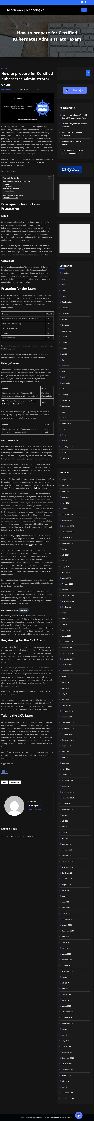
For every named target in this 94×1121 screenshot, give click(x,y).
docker (64, 319)
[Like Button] (3, 771)
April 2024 (66, 630)
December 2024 (68, 595)
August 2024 (66, 613)
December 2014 (68, 1058)
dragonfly (65, 325)
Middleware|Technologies (25, 10)
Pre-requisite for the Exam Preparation (16, 181)
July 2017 (65, 983)
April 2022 (66, 769)
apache (64, 279)
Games (64, 342)
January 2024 (67, 647)
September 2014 (68, 1070)
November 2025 (68, 532)
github (64, 348)
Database (65, 314)
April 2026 (66, 503)
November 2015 (68, 1012)
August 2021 (66, 815)
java (63, 371)
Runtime (4, 68)
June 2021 (65, 827)
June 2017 (65, 989)
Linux (7, 184)
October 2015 (67, 1017)
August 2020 (66, 884)
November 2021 (68, 798)
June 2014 (65, 1087)
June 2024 (65, 618)
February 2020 (67, 919)
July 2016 (65, 1000)
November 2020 (68, 867)
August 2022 (66, 746)
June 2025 (65, 561)
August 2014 (66, 1075)
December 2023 (68, 653)
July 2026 (65, 485)
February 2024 (67, 642)
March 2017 (66, 994)
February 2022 (67, 780)
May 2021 (65, 832)
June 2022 (65, 757)
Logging (65, 394)
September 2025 (68, 543)
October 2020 (67, 873)
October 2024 (67, 607)
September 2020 (68, 879)
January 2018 (67, 960)
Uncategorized (67, 446)
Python (64, 435)
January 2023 (67, 717)
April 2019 (66, 948)
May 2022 (65, 763)
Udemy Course (10, 191)
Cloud (64, 296)
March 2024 (66, 636)
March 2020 (66, 913)
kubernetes (15, 782)
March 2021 (66, 844)
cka (4, 782)
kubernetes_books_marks (9, 610)
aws (63, 285)
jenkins (64, 377)
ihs (63, 360)
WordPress (39, 1118)
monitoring (66, 406)
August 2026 (66, 480)
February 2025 (67, 584)
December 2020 (68, 861)
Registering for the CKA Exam (13, 195)
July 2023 (65, 682)
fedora (64, 337)
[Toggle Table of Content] (48, 178)
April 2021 (66, 838)
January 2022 (67, 786)
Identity (65, 354)
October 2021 (67, 803)
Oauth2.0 (65, 418)
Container (65, 308)
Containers (9, 186)
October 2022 (67, 734)
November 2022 (68, 728)
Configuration (67, 302)
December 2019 (68, 931)
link (13, 349)
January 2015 (67, 1052)
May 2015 (65, 1041)
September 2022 (68, 740)
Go (88, 73)
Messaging (66, 400)
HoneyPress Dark (56, 1118)
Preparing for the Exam (11, 188)
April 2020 (66, 908)
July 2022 (65, 751)
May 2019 (65, 942)
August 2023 (66, 676)
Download (23, 610)
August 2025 (66, 549)
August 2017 (66, 977)
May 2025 (65, 566)
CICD (63, 290)
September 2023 (68, 670)
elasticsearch (67, 331)
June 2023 (65, 688)
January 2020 (67, 925)
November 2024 (68, 601)
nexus (64, 412)
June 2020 (65, 896)
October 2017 (67, 965)
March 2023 (66, 705)
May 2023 (65, 694)
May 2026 (65, 497)
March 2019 (66, 954)
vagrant (65, 452)
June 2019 (65, 937)
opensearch (66, 423)
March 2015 (66, 1046)
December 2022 (68, 723)
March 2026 (66, 509)
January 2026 (67, 520)
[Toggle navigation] (84, 10)
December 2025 (68, 526)
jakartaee (65, 366)
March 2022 (66, 775)
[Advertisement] (74, 198)
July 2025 (65, 555)
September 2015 (68, 1023)
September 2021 (68, 809)
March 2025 (66, 578)
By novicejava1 (6, 89)
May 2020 (65, 902)
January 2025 (67, 590)
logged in (14, 836)
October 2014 (67, 1064)
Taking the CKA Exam (10, 198)
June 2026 (65, 491)
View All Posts (33, 809)
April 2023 (66, 699)
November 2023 (68, 659)
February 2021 (67, 850)
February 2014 (67, 1093)
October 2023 (67, 665)
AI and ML (65, 273)
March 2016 (66, 1006)
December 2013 (68, 1098)
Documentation (10, 193)
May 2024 (65, 624)
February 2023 (67, 711)
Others (64, 429)
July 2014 (65, 1081)
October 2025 (67, 538)
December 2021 (68, 792)
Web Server (66, 458)
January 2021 (67, 856)
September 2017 (68, 971)
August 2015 (66, 1029)
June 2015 (65, 1035)
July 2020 (65, 890)
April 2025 (66, 572)
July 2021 (65, 821)
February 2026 (67, 514)
